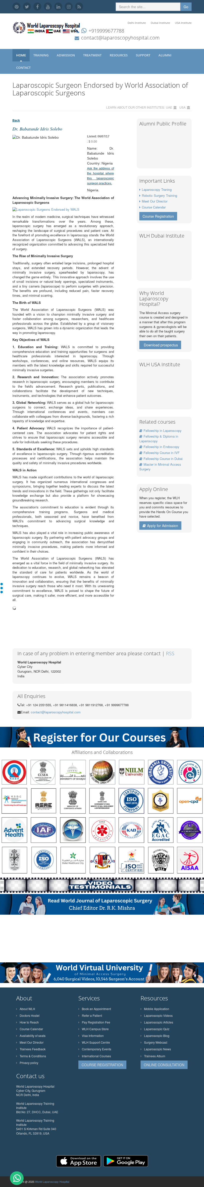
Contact (23, 67)
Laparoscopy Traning (157, 189)
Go (186, 6)
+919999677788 (106, 30)
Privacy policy (29, 1063)
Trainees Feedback (33, 1049)
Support (143, 55)
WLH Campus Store (95, 1029)
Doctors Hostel (30, 1015)
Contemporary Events (96, 1049)
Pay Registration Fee (96, 1022)
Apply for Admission (162, 525)
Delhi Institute (137, 23)
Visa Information (93, 1035)
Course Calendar (154, 207)
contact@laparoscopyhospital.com (120, 37)
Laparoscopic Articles (158, 1022)
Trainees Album (154, 1056)
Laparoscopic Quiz (156, 1029)
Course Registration (158, 216)
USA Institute (183, 23)
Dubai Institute (160, 23)
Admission (66, 55)
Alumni (165, 55)
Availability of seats (33, 1035)
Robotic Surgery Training (159, 195)
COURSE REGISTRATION (102, 1064)
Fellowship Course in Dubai (163, 458)
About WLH (27, 1009)
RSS (170, 653)
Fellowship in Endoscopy (161, 446)
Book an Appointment (96, 1009)
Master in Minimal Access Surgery (160, 466)
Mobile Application (156, 1009)
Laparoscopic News (157, 1049)
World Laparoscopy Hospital (52, 1182)
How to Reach (29, 1022)
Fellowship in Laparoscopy (163, 430)
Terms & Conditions (33, 1056)
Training (41, 55)
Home (21, 55)
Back (16, 120)
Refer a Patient (92, 1015)
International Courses (96, 1056)
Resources (119, 55)
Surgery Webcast (155, 1042)
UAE (169, 107)
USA (182, 107)
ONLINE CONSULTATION (164, 1064)
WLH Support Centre (96, 1042)
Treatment (92, 55)
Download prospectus (161, 344)
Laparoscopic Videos (158, 1015)
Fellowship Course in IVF (162, 452)
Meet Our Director (154, 201)
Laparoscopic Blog (156, 1035)
